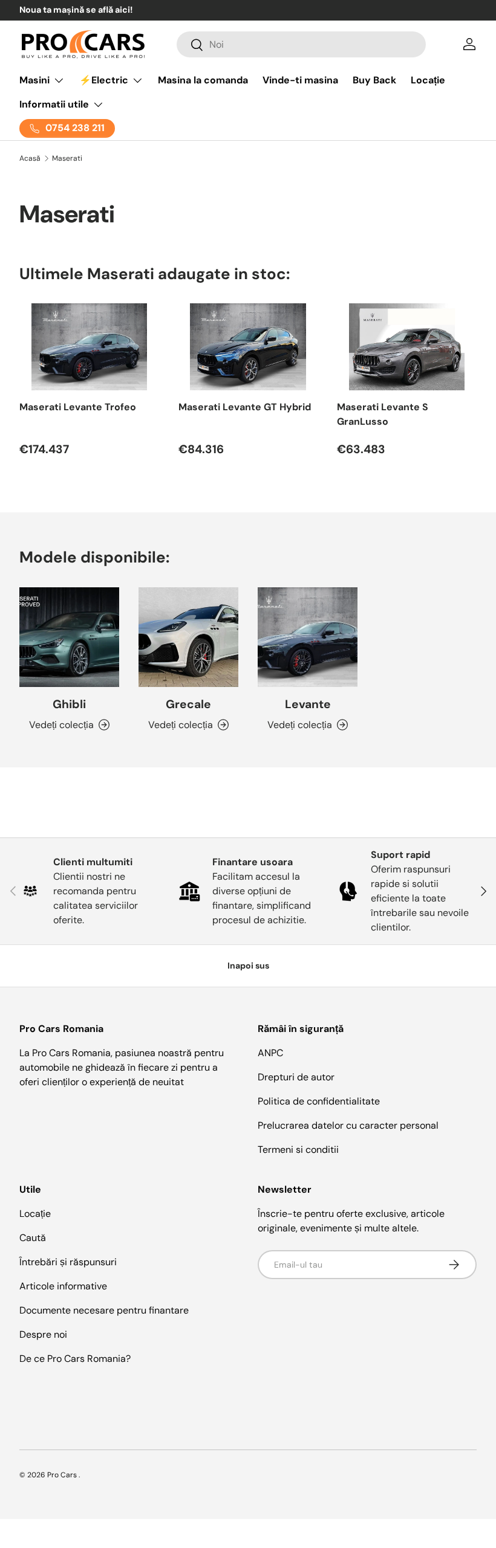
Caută (32, 1237)
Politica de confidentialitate (319, 1101)
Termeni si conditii (298, 1149)
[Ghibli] (69, 637)
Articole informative (63, 1286)
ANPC (270, 1053)
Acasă (30, 158)
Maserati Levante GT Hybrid (244, 407)
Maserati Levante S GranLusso (382, 414)
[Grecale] (188, 637)
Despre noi (43, 1334)
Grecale (188, 704)
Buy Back (374, 80)
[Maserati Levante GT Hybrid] (248, 346)
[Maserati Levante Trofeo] (89, 346)
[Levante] (307, 637)
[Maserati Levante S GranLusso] (407, 346)
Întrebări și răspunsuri (68, 1262)
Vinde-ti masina (300, 80)
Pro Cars (63, 1475)
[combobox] (301, 44)
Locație (428, 80)
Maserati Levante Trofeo (77, 407)
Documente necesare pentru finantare (104, 1310)
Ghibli (69, 704)
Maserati (67, 158)
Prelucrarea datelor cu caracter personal (348, 1125)
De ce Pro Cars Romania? (75, 1358)
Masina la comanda (203, 80)
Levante (308, 704)
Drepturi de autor (296, 1077)
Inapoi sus (248, 965)
